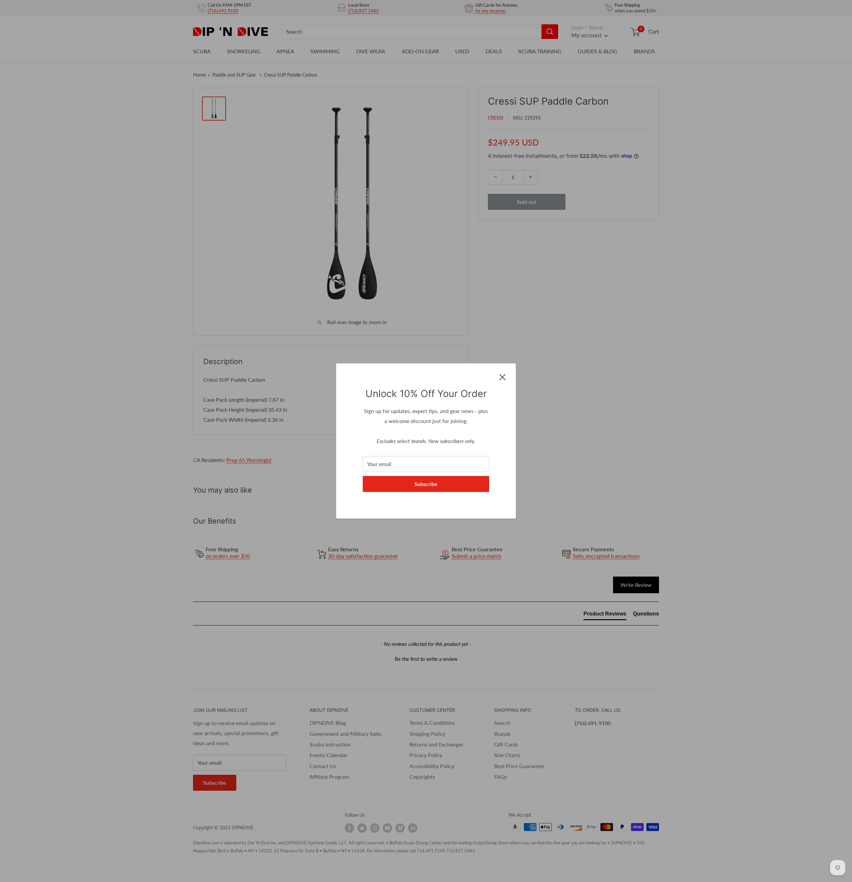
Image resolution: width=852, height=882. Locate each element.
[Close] (502, 376)
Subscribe (426, 484)
